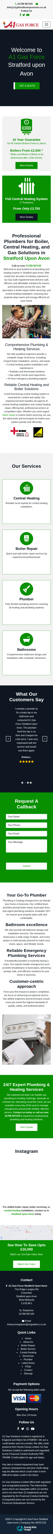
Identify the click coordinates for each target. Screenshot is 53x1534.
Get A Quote (27, 86)
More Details (26, 165)
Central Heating (28, 1352)
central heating (12, 1210)
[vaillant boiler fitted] (14, 1169)
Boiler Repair (28, 1345)
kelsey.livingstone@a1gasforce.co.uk (26, 1324)
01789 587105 (25, 4)
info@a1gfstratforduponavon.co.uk (26, 7)
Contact (28, 1370)
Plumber (28, 1359)
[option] (26, 68)
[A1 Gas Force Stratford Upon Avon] (20, 24)
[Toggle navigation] (46, 24)
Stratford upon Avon (22, 1214)
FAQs (28, 1366)
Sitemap (28, 1373)
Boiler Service (28, 1349)
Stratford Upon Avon (26, 258)
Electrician (28, 1356)
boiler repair (9, 415)
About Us (28, 1342)
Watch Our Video (26, 1264)
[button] (22, 783)
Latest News (28, 1363)
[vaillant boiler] (38, 1188)
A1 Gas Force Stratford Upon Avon (28, 1286)
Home (28, 1338)
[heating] (38, 1169)
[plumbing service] (14, 1188)
